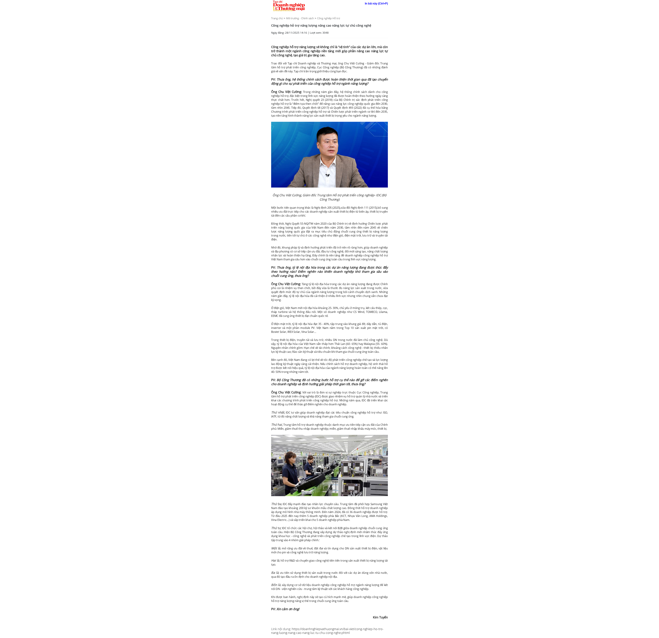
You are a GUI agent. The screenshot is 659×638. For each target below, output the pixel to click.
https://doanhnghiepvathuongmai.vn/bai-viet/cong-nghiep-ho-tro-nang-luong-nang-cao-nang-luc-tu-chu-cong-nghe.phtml (327, 631)
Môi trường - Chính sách (300, 18)
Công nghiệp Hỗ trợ (328, 18)
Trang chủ (277, 18)
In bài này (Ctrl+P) (376, 3)
